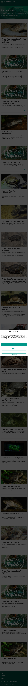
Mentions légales (14, 354)
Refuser (14, 348)
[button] (26, 331)
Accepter (14, 344)
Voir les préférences (14, 352)
